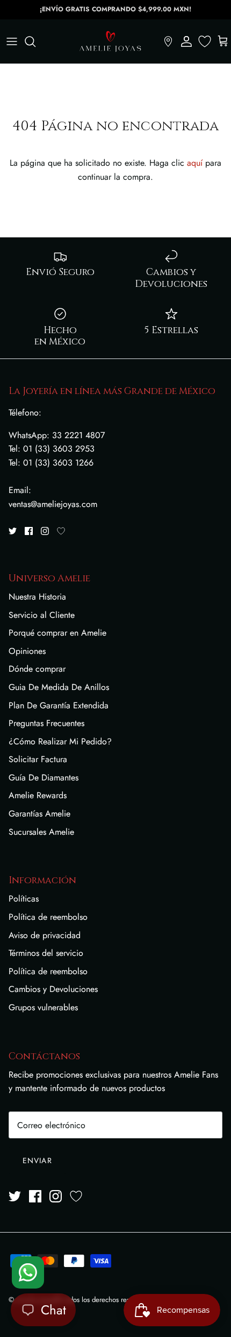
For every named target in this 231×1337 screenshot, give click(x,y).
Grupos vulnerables (43, 1007)
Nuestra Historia (37, 596)
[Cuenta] (186, 41)
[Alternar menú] (12, 41)
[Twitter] (13, 531)
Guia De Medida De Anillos (59, 687)
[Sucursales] (168, 41)
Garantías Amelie (39, 813)
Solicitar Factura (38, 759)
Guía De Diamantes (43, 777)
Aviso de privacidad (45, 935)
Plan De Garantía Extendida (59, 705)
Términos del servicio (46, 953)
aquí (195, 163)
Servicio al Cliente (42, 615)
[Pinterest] (61, 531)
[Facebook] (29, 531)
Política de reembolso (48, 917)
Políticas (24, 898)
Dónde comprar (37, 669)
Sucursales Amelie (41, 832)
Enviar (37, 1160)
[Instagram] (45, 531)
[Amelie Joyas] (110, 41)
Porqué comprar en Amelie (57, 633)
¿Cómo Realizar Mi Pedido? (60, 741)
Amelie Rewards (38, 795)
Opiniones (27, 651)
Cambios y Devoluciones (53, 989)
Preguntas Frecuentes (46, 723)
